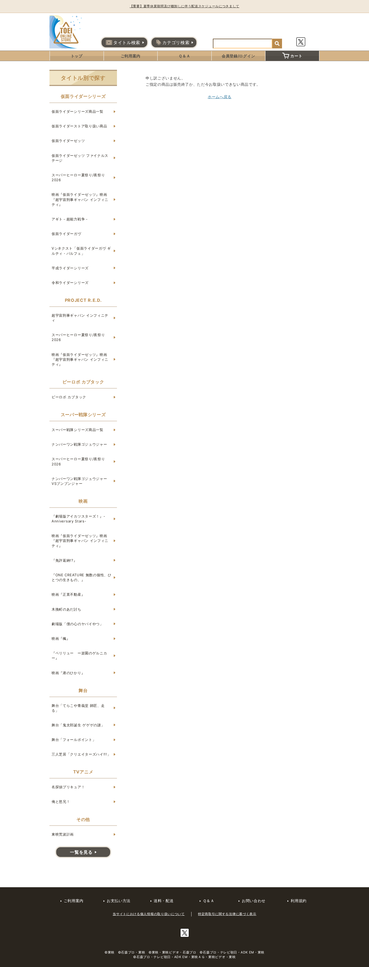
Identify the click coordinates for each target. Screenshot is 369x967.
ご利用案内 (131, 56)
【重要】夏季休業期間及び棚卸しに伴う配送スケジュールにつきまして (184, 6)
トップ (77, 56)
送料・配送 (164, 900)
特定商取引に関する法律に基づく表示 (227, 914)
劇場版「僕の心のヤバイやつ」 (77, 624)
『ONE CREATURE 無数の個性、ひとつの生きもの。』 (82, 577)
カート (296, 56)
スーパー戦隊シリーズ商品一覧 (77, 430)
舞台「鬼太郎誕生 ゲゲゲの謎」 (78, 725)
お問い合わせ (254, 900)
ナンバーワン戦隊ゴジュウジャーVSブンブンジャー (79, 481)
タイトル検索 (126, 42)
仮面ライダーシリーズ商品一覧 (77, 111)
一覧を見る (81, 852)
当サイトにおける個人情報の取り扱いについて (149, 914)
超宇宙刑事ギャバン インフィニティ (80, 317)
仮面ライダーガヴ (66, 233)
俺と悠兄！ (61, 801)
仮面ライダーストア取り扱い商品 (79, 126)
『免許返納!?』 (64, 560)
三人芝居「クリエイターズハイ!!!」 (81, 754)
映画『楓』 (61, 638)
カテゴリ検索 (175, 42)
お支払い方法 (118, 900)
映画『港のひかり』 (68, 673)
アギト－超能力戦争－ (70, 219)
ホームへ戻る (220, 96)
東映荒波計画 (63, 834)
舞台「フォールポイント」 (74, 739)
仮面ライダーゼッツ (68, 140)
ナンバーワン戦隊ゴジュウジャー (79, 444)
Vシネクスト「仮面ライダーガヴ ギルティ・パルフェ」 (81, 250)
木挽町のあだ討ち (66, 609)
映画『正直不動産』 (68, 594)
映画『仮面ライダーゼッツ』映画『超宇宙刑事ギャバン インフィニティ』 (80, 199)
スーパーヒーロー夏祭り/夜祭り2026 (78, 177)
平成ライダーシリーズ (70, 268)
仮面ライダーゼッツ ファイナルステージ (80, 158)
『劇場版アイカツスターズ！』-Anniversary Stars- (78, 518)
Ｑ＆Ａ (184, 56)
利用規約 (299, 900)
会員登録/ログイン (238, 56)
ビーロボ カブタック (69, 397)
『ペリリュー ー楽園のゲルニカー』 (79, 655)
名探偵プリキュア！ (68, 787)
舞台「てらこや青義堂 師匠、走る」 (78, 708)
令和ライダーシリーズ (70, 282)
